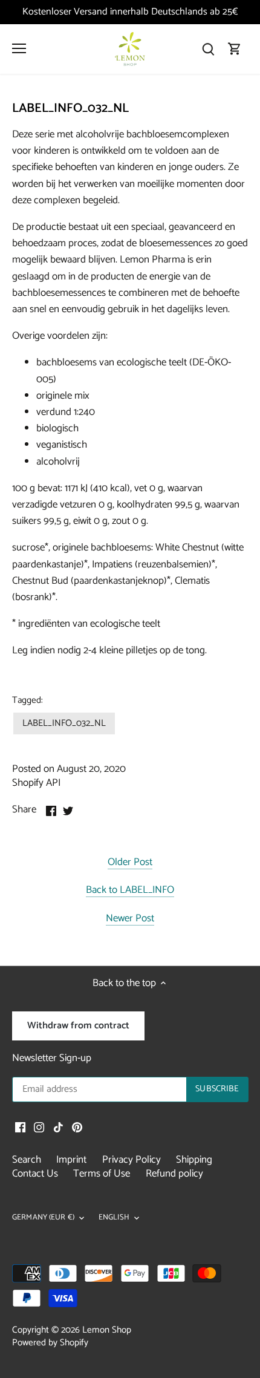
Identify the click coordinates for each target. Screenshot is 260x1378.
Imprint (71, 1159)
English (114, 1218)
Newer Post (130, 919)
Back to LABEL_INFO (130, 890)
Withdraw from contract (78, 1025)
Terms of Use (101, 1173)
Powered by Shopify (50, 1342)
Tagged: (27, 700)
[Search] (208, 49)
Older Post (130, 862)
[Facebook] (20, 1127)
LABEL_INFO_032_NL (64, 723)
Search (26, 1159)
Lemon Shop (106, 1329)
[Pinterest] (77, 1127)
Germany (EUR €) (43, 1218)
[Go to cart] (234, 49)
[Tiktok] (58, 1127)
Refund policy (174, 1173)
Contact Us (35, 1173)
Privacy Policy (131, 1159)
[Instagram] (39, 1127)
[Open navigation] (19, 48)
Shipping (194, 1159)
